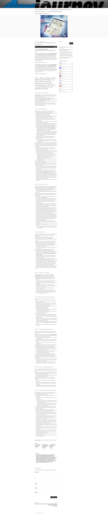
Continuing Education (43, 455)
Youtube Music (51, 50)
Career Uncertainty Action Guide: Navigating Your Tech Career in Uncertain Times (60, 9)
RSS (54, 50)
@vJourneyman (43, 54)
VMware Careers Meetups (42, 461)
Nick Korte (42, 41)
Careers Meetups (45, 454)
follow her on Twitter (41, 105)
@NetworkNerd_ (53, 54)
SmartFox (50, 459)
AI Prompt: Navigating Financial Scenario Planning (42, 13)
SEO (47, 459)
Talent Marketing (42, 460)
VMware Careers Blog (51, 127)
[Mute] (53, 46)
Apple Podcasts (40, 50)
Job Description (45, 457)
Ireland (41, 457)
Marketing (43, 458)
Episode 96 (46, 322)
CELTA (49, 454)
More (36, 51)
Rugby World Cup (54, 334)
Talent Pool (48, 460)
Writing (41, 462)
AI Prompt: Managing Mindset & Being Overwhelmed (54, 11)
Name (36, 483)
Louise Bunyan (38, 458)
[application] (46, 47)
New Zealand (54, 458)
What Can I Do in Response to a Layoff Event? (41, 9)
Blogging (39, 454)
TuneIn (47, 50)
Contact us (37, 440)
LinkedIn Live (54, 457)
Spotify (45, 50)
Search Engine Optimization (41, 459)
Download (46, 49)
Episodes (37, 453)
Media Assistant (48, 458)
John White (38, 54)
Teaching (52, 460)
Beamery (45, 126)
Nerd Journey (41, 3)
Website (36, 492)
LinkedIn (50, 457)
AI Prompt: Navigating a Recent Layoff (40, 11)
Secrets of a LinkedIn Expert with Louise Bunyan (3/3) (38, 445)
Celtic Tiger (50, 238)
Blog (37, 454)
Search (60, 41)
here (49, 130)
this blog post (45, 197)
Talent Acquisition (46, 172)
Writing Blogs (45, 462)
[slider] (55, 47)
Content (37, 455)
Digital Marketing (51, 455)
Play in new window (41, 49)
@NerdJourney (54, 53)
